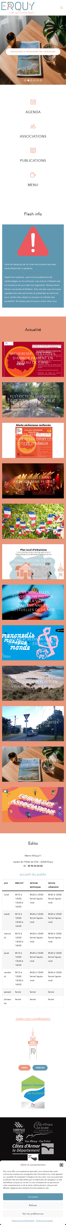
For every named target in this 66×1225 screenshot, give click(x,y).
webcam (40, 1068)
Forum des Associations (33, 803)
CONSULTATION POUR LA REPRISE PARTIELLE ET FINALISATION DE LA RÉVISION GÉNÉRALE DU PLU (33, 560)
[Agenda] (33, 103)
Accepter (33, 1196)
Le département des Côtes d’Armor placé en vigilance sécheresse (33, 682)
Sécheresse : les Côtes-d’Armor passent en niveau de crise (33, 358)
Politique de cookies (44, 1221)
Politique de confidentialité (23, 1221)
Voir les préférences (33, 1213)
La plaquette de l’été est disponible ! (33, 763)
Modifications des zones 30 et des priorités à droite (33, 722)
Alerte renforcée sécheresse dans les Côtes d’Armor (33, 439)
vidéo (24, 1068)
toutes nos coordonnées (33, 1018)
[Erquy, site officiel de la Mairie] (18, 7)
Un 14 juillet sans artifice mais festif (33, 479)
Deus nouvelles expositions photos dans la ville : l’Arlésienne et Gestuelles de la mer (33, 601)
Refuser (33, 1205)
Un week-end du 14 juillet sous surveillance (33, 520)
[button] (61, 1164)
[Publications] (33, 152)
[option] (33, 50)
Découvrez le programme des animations (33, 52)
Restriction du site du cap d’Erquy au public (33, 398)
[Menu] (33, 176)
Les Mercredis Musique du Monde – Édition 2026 (33, 641)
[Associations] (33, 127)
